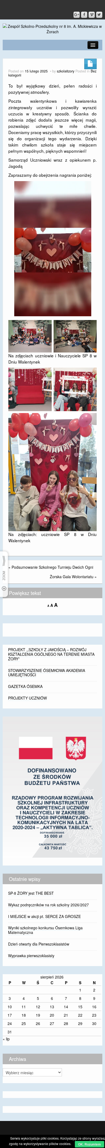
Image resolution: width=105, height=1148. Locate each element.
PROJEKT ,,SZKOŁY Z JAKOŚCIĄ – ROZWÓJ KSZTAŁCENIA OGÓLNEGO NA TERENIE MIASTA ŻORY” (51, 654)
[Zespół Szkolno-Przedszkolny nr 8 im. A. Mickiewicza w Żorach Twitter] (99, 15)
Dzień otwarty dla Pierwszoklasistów (38, 944)
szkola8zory (65, 71)
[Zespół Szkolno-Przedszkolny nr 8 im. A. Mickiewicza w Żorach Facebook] (84, 15)
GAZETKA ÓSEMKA (25, 686)
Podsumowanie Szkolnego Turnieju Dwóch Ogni (52, 567)
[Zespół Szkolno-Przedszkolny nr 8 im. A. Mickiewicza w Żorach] (52, 28)
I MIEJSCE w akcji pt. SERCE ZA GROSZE (44, 916)
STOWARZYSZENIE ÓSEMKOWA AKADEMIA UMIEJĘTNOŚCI (46, 673)
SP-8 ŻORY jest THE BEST (31, 893)
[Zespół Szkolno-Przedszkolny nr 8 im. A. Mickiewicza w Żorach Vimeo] (92, 15)
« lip (6, 1038)
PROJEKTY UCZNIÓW (27, 698)
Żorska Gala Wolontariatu (71, 576)
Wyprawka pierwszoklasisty (31, 955)
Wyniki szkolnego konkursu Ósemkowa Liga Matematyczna (45, 930)
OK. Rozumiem (89, 1144)
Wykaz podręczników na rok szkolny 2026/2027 (48, 904)
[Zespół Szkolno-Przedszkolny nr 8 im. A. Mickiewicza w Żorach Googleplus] (77, 15)
